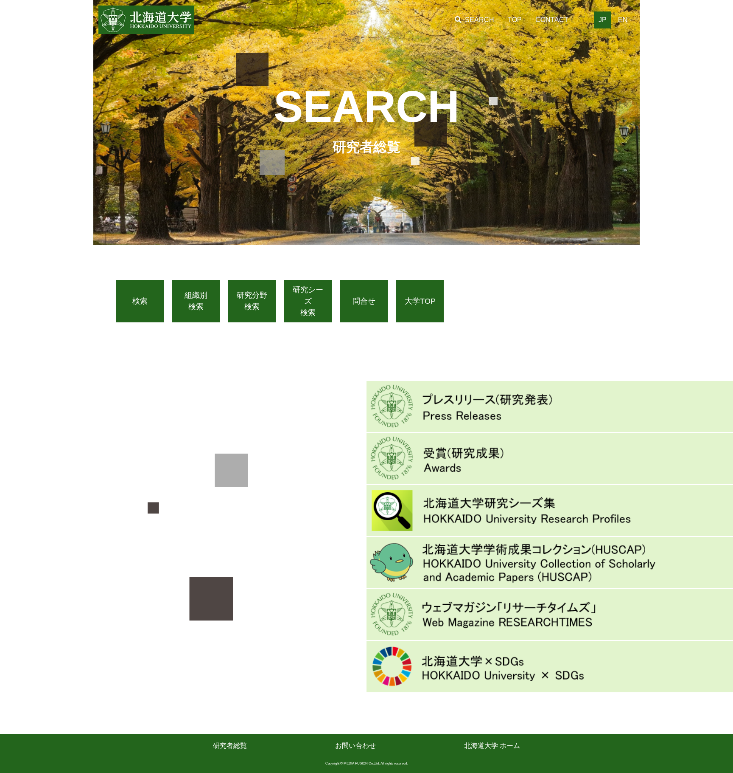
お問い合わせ (355, 745)
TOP (515, 19)
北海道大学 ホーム (492, 745)
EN (623, 19)
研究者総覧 (230, 745)
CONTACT (551, 19)
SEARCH (479, 19)
